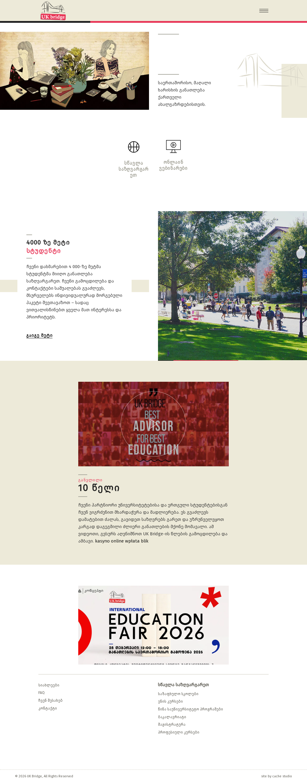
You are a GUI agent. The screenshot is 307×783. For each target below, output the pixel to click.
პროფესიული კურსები (178, 732)
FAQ (41, 693)
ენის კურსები (170, 701)
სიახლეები (48, 685)
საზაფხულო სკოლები (178, 694)
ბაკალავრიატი (172, 717)
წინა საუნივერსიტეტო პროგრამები (190, 709)
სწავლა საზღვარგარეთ (183, 684)
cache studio (282, 776)
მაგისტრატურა (172, 724)
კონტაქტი (47, 708)
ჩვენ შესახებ (50, 700)
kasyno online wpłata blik (121, 541)
